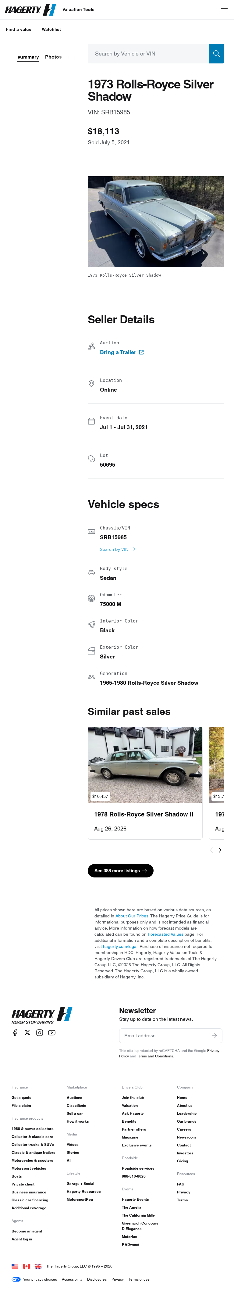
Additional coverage (29, 1208)
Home (182, 1097)
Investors (185, 1153)
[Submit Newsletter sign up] (214, 1036)
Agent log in (22, 1239)
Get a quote (21, 1097)
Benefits (129, 1121)
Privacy (183, 1192)
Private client (23, 1184)
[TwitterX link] (27, 1032)
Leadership (187, 1113)
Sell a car (75, 1113)
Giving (182, 1161)
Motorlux (129, 1237)
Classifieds (76, 1105)
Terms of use (139, 1279)
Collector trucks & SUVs (33, 1144)
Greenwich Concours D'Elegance (140, 1226)
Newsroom (186, 1137)
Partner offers (134, 1129)
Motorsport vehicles (29, 1168)
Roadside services (138, 1168)
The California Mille (138, 1215)
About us (185, 1105)
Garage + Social (80, 1183)
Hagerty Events (135, 1199)
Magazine (130, 1137)
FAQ (180, 1184)
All (69, 1160)
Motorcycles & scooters (32, 1160)
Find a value (18, 29)
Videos (73, 1144)
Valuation (130, 1105)
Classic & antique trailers (33, 1152)
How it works (78, 1121)
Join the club (133, 1097)
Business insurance (29, 1192)
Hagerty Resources (84, 1191)
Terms (182, 1200)
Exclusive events (137, 1145)
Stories (73, 1152)
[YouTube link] (52, 1032)
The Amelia (131, 1207)
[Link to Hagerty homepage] (42, 1015)
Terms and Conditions (155, 1056)
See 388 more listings (117, 870)
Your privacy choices (40, 1279)
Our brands (187, 1121)
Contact (184, 1145)
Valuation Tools (78, 9)
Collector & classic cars (32, 1137)
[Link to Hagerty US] (15, 1266)
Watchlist (51, 29)
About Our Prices (131, 915)
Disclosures (97, 1279)
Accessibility (72, 1279)
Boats (17, 1176)
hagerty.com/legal (120, 946)
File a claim (21, 1105)
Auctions (74, 1097)
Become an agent (27, 1231)
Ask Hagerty (133, 1113)
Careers (184, 1129)
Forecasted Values (165, 934)
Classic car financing (30, 1200)
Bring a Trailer (118, 352)
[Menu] (224, 10)
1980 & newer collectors (33, 1129)
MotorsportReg (80, 1199)
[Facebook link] (15, 1032)
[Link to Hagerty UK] (38, 1266)
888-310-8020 (134, 1176)
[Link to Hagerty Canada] (26, 1266)
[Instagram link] (40, 1032)
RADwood (130, 1244)
